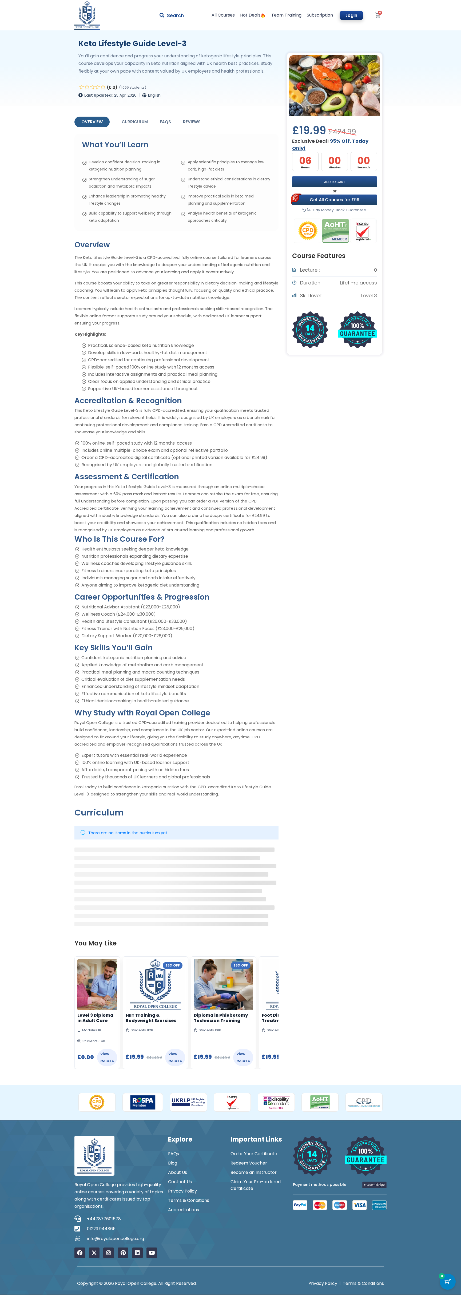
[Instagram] (108, 1253)
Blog (172, 1163)
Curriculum (135, 122)
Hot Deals (250, 15)
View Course (107, 1057)
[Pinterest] (123, 1253)
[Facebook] (79, 1253)
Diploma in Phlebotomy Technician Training (221, 1018)
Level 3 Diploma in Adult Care (95, 1018)
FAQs (165, 122)
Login (351, 15)
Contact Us (180, 1182)
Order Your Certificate (253, 1154)
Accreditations (183, 1210)
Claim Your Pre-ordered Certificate (255, 1185)
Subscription (320, 15)
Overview (92, 122)
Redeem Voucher (248, 1163)
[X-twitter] (94, 1253)
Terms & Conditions (188, 1200)
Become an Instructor (253, 1172)
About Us (177, 1172)
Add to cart (334, 182)
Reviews (192, 122)
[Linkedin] (137, 1253)
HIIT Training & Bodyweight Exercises (151, 1018)
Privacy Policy (182, 1191)
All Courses (223, 15)
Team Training (286, 15)
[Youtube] (151, 1253)
